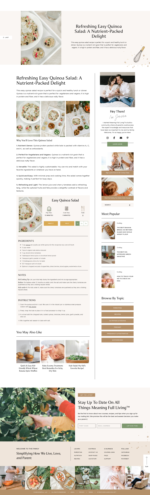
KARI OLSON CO (107, 492)
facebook (125, 455)
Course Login (109, 452)
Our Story (93, 459)
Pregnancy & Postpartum (117, 333)
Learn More (117, 144)
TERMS (91, 492)
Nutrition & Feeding (117, 321)
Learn (77, 449)
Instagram (125, 452)
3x (86, 223)
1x (77, 223)
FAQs (106, 455)
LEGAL (73, 492)
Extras (92, 449)
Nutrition (78, 455)
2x (81, 223)
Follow (125, 449)
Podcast (117, 327)
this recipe (32, 307)
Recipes (117, 314)
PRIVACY (81, 492)
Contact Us (93, 452)
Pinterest (125, 459)
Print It (51, 223)
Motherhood (117, 340)
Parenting (117, 308)
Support (107, 459)
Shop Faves (93, 455)
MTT (115, 492)
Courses (108, 449)
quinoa (28, 245)
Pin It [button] (67, 223)
